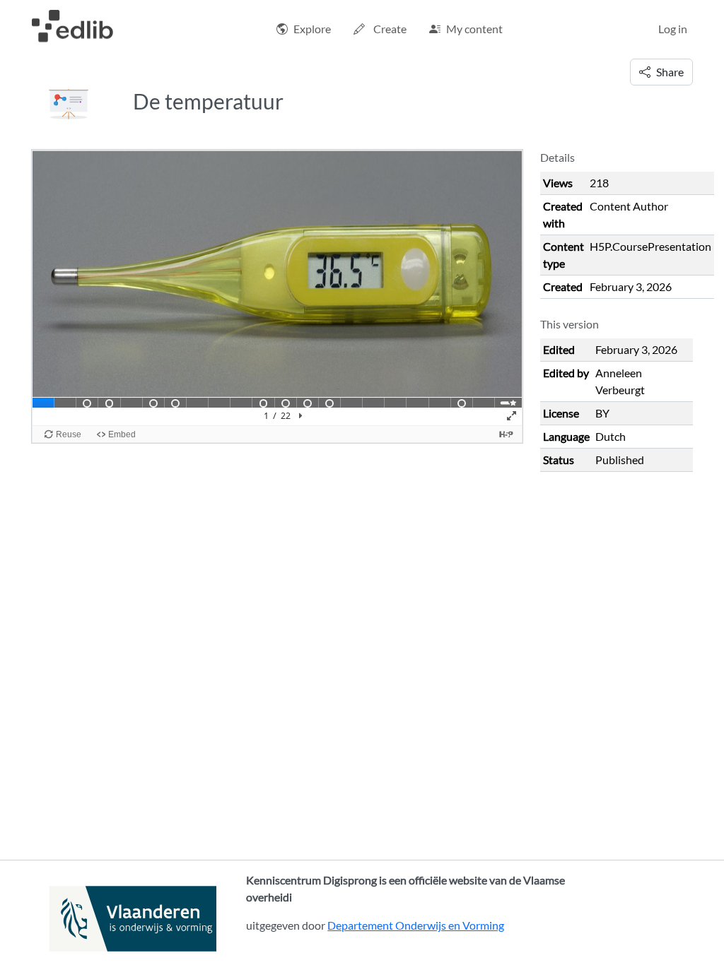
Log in (672, 28)
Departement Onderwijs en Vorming (415, 925)
